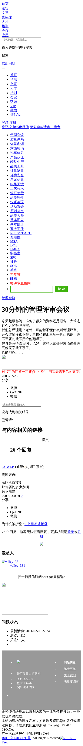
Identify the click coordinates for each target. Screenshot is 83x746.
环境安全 (17, 175)
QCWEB (8, 467)
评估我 (15, 114)
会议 (5, 30)
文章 (5, 12)
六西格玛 (17, 148)
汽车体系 (17, 153)
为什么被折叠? (13, 524)
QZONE (16, 392)
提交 (45, 440)
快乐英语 (17, 202)
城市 (13, 270)
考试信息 (17, 179)
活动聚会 (17, 206)
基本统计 (17, 224)
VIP (13, 106)
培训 (5, 26)
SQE (13, 266)
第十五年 (70, 669)
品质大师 (17, 215)
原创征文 (17, 211)
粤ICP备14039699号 (16, 738)
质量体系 (17, 139)
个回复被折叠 (35, 524)
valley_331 (17, 565)
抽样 (13, 261)
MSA (14, 241)
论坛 (5, 8)
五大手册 (17, 229)
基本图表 (17, 220)
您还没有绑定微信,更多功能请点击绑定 (31, 127)
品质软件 (17, 197)
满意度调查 (71, 681)
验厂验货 (17, 193)
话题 (13, 102)
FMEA (15, 249)
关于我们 (70, 675)
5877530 (28, 679)
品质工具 (17, 166)
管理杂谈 (17, 135)
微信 (13, 396)
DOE (13, 245)
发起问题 (8, 63)
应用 (5, 35)
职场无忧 (17, 184)
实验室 (15, 253)
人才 (5, 21)
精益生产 (17, 162)
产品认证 (17, 157)
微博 (13, 388)
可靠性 (15, 237)
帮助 (13, 110)
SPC (13, 257)
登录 (5, 122)
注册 (12, 122)
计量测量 (17, 170)
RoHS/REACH (20, 233)
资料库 (7, 17)
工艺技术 (17, 188)
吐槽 (13, 279)
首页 (5, 4)
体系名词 (17, 144)
